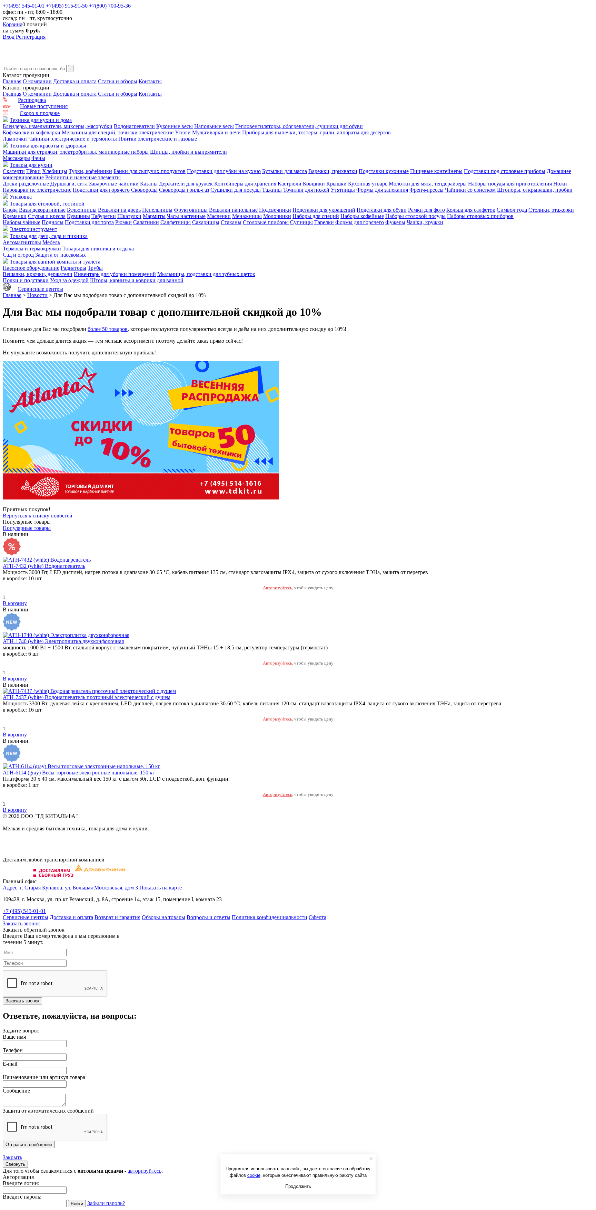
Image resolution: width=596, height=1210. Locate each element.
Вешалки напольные (233, 210)
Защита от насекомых (60, 255)
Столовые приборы (266, 222)
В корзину (15, 603)
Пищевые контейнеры (436, 171)
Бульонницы (82, 210)
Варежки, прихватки (332, 171)
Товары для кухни (31, 165)
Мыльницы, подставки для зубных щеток (206, 274)
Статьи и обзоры (117, 81)
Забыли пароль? (106, 1203)
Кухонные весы (174, 126)
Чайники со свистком (470, 190)
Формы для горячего (359, 222)
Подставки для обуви (382, 210)
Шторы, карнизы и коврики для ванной (136, 280)
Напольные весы (214, 126)
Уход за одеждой (69, 280)
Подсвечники (275, 210)
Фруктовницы (191, 210)
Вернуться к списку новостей (37, 515)
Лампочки (15, 139)
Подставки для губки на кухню (224, 171)
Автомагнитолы (22, 242)
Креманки (15, 216)
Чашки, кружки (425, 222)
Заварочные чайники (114, 184)
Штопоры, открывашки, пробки (535, 190)
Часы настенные (186, 216)
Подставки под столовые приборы (504, 171)
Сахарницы (205, 222)
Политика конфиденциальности (269, 917)
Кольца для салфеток (470, 210)
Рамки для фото (426, 210)
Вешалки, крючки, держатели (37, 274)
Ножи (560, 184)
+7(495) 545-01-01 (23, 6)
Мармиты (154, 216)
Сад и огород (18, 255)
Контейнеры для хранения (245, 184)
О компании (37, 81)
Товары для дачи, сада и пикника (49, 236)
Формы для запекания (382, 190)
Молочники (277, 216)
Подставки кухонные (384, 171)
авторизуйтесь (144, 1171)
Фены (38, 158)
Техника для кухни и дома (41, 120)
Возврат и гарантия (117, 917)
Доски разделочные (26, 184)
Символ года (512, 210)
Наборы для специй (315, 216)
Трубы (95, 268)
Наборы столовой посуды (415, 216)
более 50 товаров (108, 329)
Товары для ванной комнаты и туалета (55, 262)
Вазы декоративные (42, 210)
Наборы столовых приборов (480, 216)
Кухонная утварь (367, 184)
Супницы (301, 222)
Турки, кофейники (90, 171)
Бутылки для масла (284, 171)
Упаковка (21, 197)
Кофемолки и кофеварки (31, 132)
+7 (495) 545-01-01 (24, 911)
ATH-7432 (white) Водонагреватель (44, 566)
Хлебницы (54, 171)
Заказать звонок (21, 923)
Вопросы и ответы (208, 917)
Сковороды (144, 190)
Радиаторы (73, 268)
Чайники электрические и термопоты (72, 139)
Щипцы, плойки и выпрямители (188, 152)
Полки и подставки (26, 280)
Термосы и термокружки (32, 248)
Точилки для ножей (306, 190)
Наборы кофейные (362, 216)
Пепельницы (157, 210)
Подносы (52, 222)
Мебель (51, 242)
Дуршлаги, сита (69, 184)
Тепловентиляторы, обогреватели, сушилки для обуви (299, 126)
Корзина (12, 24)
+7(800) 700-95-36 (110, 6)
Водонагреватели (134, 126)
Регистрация (31, 37)
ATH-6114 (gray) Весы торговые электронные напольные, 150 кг (79, 772)
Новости (37, 295)
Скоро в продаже (40, 113)
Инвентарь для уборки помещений (115, 274)
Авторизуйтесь (277, 587)
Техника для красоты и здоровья (48, 146)
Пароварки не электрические (37, 190)
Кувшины (78, 216)
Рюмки (123, 222)
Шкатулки (129, 216)
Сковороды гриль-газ (184, 190)
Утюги (183, 132)
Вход (8, 37)
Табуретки (103, 216)
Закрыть (12, 1157)
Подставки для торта (89, 222)
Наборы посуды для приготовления (510, 184)
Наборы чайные (21, 222)
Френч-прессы (426, 190)
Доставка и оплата (75, 81)
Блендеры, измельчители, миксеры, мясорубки (57, 126)
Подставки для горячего (101, 190)
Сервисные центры (40, 289)
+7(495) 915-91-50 (67, 6)
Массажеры (16, 158)
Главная (12, 81)
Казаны (149, 184)
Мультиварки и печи (216, 132)
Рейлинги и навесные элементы (83, 177)
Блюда (10, 210)
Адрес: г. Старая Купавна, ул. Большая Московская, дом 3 (70, 887)
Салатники (146, 222)
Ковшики (314, 184)
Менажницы (247, 216)
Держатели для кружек (186, 184)
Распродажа (32, 100)
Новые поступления (44, 106)
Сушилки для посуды (235, 190)
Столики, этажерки (551, 210)
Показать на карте (160, 887)
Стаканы (231, 222)
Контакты (150, 81)
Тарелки (324, 222)
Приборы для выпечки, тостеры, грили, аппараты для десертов (316, 132)
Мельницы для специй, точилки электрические (117, 132)
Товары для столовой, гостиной (47, 204)
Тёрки (33, 171)
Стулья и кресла (47, 216)
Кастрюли (289, 184)
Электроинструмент (33, 229)
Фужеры (395, 222)
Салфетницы (175, 222)
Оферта (317, 917)
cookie (253, 1175)
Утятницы (343, 190)
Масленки (219, 216)
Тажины (272, 190)
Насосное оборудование (31, 268)
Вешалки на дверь (119, 210)
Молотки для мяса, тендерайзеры (428, 184)
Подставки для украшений (323, 210)
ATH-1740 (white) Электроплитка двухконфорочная (63, 641)
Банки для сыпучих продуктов (149, 171)
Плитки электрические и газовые (157, 139)
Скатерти (14, 171)
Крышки (336, 184)
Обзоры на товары (163, 917)
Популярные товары (27, 528)
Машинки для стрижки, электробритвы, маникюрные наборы (76, 152)
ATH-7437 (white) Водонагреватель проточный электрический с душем (86, 697)
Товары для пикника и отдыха (98, 248)
